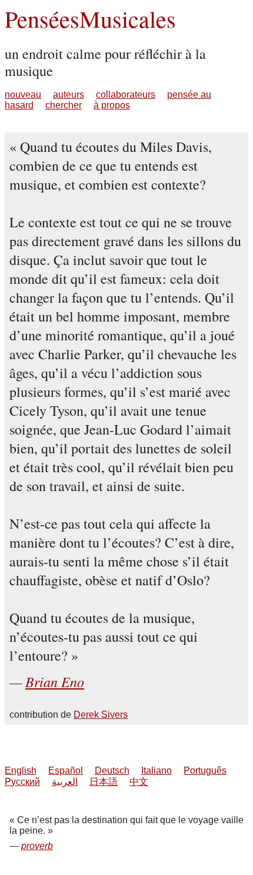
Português (205, 770)
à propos (112, 105)
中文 (138, 782)
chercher (63, 105)
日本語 (103, 782)
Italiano (156, 770)
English (20, 770)
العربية (65, 782)
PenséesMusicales (90, 18)
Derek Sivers (101, 715)
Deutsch (112, 770)
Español (65, 770)
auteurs (68, 95)
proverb (37, 846)
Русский (22, 782)
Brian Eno (54, 681)
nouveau (23, 95)
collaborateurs (125, 95)
